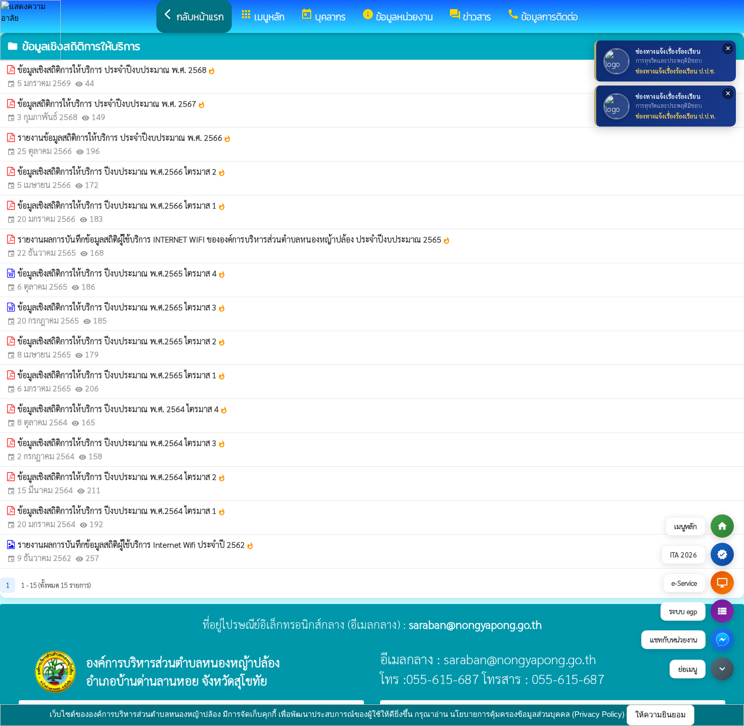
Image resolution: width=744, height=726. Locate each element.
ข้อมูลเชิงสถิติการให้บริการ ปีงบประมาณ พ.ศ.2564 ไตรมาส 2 (122, 476)
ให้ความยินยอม (660, 714)
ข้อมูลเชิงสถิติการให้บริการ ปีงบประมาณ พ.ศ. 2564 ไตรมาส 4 (123, 409)
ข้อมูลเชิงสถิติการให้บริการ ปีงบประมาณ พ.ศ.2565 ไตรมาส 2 (122, 341)
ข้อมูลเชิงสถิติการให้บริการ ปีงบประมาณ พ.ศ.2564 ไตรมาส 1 (122, 510)
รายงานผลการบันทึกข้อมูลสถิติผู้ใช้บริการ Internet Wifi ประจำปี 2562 (136, 544)
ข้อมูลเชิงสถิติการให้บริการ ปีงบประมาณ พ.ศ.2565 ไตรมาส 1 (122, 375)
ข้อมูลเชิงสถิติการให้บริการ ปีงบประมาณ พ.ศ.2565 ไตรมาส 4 (122, 273)
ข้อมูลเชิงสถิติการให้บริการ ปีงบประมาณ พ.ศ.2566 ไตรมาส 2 (122, 171)
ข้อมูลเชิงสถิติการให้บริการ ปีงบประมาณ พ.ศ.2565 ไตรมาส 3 (122, 307)
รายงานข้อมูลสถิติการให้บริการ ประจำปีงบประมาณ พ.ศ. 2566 (124, 137)
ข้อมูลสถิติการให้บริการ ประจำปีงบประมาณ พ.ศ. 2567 (111, 103)
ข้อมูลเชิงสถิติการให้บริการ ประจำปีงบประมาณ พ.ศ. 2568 (117, 69)
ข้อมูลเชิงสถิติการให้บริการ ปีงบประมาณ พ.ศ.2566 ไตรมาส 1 (122, 205)
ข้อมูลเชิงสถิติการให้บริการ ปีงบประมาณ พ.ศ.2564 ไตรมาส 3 (122, 442)
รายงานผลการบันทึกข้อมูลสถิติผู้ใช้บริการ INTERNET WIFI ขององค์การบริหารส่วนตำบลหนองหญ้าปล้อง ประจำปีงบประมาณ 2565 (234, 239)
